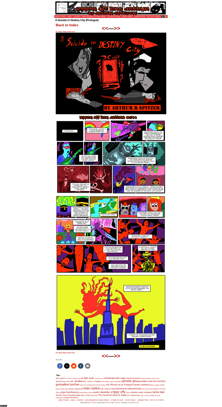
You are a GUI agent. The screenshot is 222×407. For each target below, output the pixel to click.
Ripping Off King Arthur (111, 8)
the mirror (94, 395)
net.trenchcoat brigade (150, 389)
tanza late (158, 392)
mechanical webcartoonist (128, 388)
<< (105, 28)
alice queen (60, 378)
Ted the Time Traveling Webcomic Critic (73, 395)
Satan (128, 392)
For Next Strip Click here (65, 32)
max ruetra (91, 388)
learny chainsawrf (76, 389)
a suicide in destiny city (73, 378)
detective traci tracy (63, 381)
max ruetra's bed (107, 389)
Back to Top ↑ (135, 402)
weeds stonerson (71, 397)
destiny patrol (156, 378)
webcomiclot (60, 398)
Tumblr (163, 16)
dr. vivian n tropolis (92, 381)
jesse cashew (142, 384)
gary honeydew (116, 381)
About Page (60, 16)
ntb (160, 389)
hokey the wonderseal (87, 385)
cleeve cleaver (146, 378)
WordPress (108, 402)
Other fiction (113, 16)
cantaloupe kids (98, 378)
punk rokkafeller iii (103, 392)
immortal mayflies (100, 385)
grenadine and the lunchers (152, 381)
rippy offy (119, 392)
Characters (139, 16)
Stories (76, 16)
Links (69, 16)
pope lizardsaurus (70, 392)
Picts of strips (153, 16)
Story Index (127, 16)
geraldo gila (129, 381)
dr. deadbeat (77, 381)
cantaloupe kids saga (114, 378)
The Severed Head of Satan (112, 395)
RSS (165, 16)
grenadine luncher (67, 384)
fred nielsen (105, 381)
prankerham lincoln (86, 392)
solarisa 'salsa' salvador (141, 392)
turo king (157, 395)
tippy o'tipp (144, 395)
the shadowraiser (133, 395)
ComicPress (117, 402)
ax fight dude (87, 378)
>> (117, 28)
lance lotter (64, 389)
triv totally (150, 395)
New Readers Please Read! (94, 16)
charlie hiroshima (133, 378)
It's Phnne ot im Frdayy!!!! (120, 384)
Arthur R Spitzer (91, 402)
